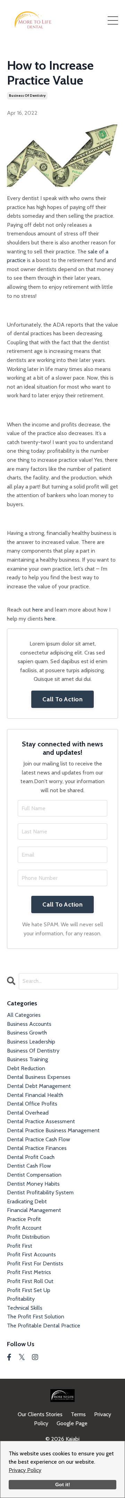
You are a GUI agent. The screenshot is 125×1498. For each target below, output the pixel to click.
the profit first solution (35, 1316)
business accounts (29, 1024)
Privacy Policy (25, 1470)
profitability (21, 1299)
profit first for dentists (35, 1263)
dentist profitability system (40, 1192)
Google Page (72, 1423)
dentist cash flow (29, 1165)
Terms (78, 1414)
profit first (19, 1245)
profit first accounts (31, 1254)
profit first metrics (29, 1272)
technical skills (24, 1308)
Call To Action (62, 699)
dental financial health (35, 1095)
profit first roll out (30, 1281)
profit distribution (28, 1236)
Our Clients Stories (40, 1414)
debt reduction (26, 1068)
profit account (24, 1227)
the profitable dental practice (43, 1325)
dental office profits (32, 1103)
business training (27, 1059)
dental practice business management (53, 1130)
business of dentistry (27, 95)
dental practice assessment (41, 1121)
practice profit (24, 1219)
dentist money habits (33, 1183)
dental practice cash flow (38, 1139)
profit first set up (28, 1290)
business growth (27, 1032)
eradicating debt (27, 1201)
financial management (34, 1210)
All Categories (24, 1015)
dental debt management (39, 1086)
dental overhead (28, 1112)
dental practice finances (37, 1148)
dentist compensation (34, 1174)
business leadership (31, 1041)
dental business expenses (38, 1077)
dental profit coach (31, 1157)
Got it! (62, 1484)
